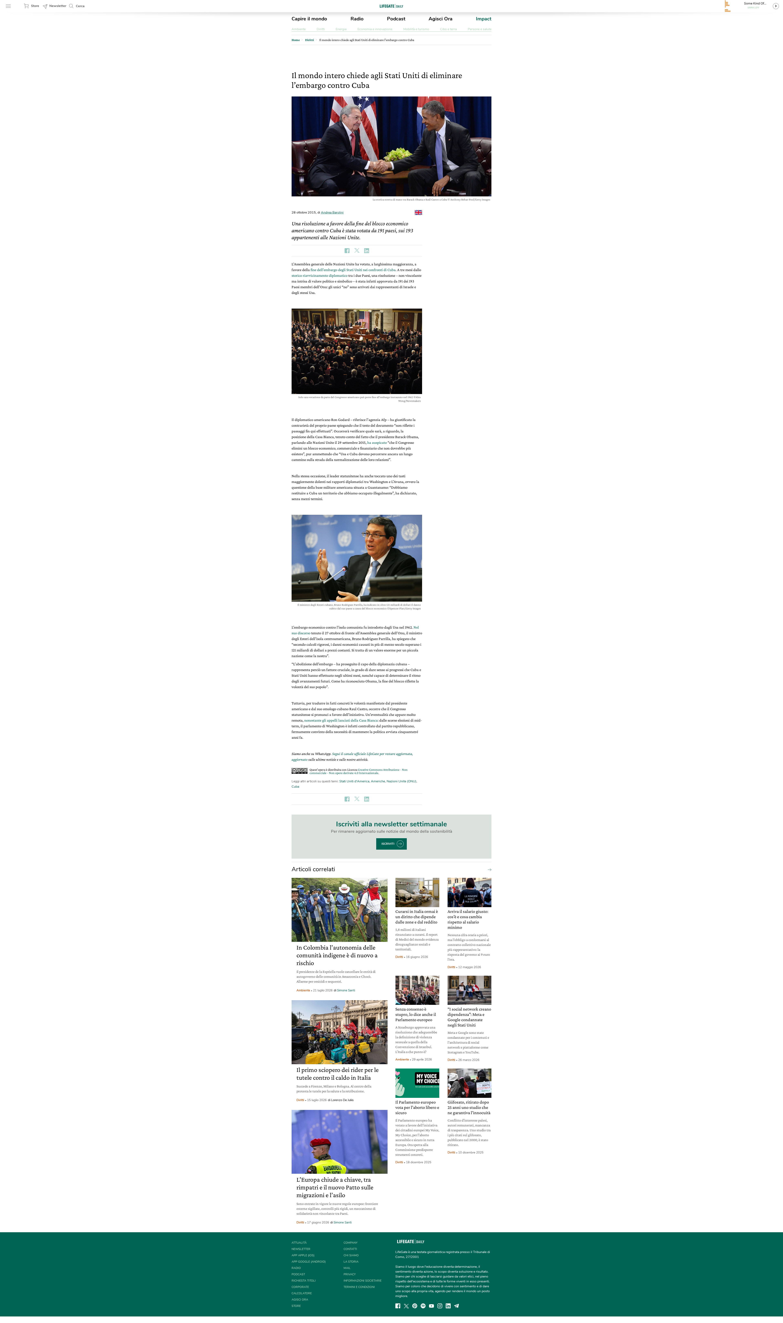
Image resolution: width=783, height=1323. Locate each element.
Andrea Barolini (332, 212)
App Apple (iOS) (303, 1255)
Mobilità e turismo (416, 29)
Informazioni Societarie (363, 1281)
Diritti (321, 29)
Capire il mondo (309, 18)
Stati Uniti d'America (354, 781)
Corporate (300, 1287)
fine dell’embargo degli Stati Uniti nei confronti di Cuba (353, 270)
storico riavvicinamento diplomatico (319, 275)
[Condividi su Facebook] (347, 250)
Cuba (295, 786)
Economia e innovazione (374, 29)
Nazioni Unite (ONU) (401, 781)
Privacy (350, 1274)
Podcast (396, 18)
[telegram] (456, 1305)
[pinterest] (414, 1305)
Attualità (299, 1243)
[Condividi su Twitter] (356, 250)
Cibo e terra (448, 29)
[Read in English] (418, 212)
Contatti (350, 1249)
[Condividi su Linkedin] (366, 250)
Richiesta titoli (304, 1281)
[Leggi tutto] (488, 869)
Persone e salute (479, 29)
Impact (483, 18)
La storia (351, 1262)
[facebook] (397, 1305)
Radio (357, 18)
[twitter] (406, 1305)
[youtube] (431, 1305)
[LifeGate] (391, 6)
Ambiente (299, 29)
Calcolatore (302, 1293)
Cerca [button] (80, 6)
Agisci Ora (440, 18)
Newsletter (57, 6)
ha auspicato (377, 442)
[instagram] (439, 1305)
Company (350, 1243)
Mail (347, 1268)
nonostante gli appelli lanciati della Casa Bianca (341, 720)
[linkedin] (448, 1305)
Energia (341, 29)
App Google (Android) (309, 1262)
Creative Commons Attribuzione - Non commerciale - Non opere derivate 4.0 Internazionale (359, 771)
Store (35, 6)
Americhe (378, 781)
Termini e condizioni (359, 1287)
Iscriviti (388, 844)
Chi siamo (351, 1255)
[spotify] (423, 1305)
